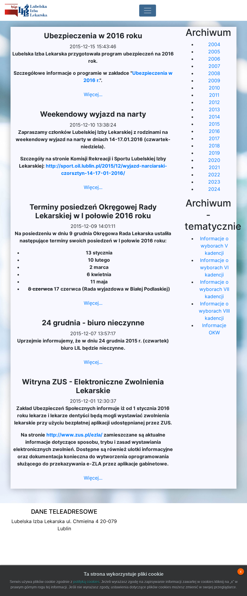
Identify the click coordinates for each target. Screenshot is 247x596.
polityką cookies (86, 582)
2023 (214, 182)
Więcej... (93, 94)
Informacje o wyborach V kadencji (214, 245)
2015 (214, 124)
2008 (214, 73)
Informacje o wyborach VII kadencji (214, 289)
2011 (214, 95)
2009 (214, 80)
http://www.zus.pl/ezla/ (74, 435)
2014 (214, 117)
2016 (214, 131)
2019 (214, 153)
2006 (214, 59)
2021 (214, 167)
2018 (214, 146)
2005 (214, 52)
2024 (214, 189)
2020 (214, 160)
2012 (214, 102)
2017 (214, 138)
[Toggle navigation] (147, 11)
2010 (214, 88)
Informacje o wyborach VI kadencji (214, 267)
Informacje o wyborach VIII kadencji (214, 311)
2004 (214, 44)
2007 (214, 66)
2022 (214, 175)
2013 (214, 109)
